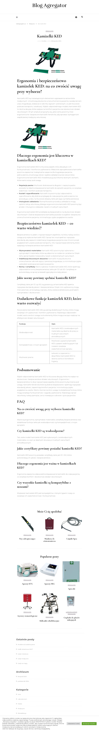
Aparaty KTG (27, 584)
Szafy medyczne (23, 659)
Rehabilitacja (22, 713)
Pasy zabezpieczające (27, 539)
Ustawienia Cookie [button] (74, 723)
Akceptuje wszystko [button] (89, 723)
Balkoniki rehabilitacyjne (49, 621)
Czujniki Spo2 (71, 539)
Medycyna (49, 30)
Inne (19, 694)
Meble (20, 704)
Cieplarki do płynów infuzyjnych (72, 619)
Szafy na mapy (22, 663)
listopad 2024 (22, 676)
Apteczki (71, 589)
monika (44, 41)
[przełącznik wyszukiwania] (82, 17)
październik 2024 (23, 681)
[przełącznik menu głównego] (17, 17)
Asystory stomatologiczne (27, 616)
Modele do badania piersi (26, 644)
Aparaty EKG (49, 584)
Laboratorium (71, 611)
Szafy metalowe (23, 654)
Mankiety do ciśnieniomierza (49, 540)
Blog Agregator (49, 5)
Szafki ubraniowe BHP (25, 649)
